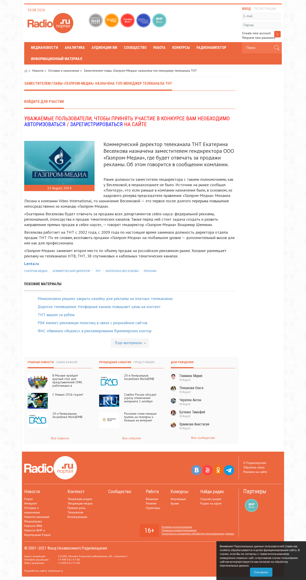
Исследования (77, 517)
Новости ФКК (33, 526)
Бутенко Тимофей (192, 412)
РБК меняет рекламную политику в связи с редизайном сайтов (92, 322)
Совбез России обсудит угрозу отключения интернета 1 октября (140, 397)
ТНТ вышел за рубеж (56, 314)
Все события (131, 438)
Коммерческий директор (71, 271)
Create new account (256, 33)
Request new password (258, 37)
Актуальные (178, 499)
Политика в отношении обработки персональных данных (198, 533)
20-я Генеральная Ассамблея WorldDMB (67, 415)
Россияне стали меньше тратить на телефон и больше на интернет (140, 417)
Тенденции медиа (80, 503)
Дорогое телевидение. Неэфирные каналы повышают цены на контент (99, 306)
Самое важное (67, 362)
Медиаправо (33, 521)
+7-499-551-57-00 (69, 559)
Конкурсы (181, 47)
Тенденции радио (79, 499)
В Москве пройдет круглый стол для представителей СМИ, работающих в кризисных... (67, 382)
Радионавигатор (211, 47)
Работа (159, 47)
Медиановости (44, 47)
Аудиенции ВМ (104, 47)
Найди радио (212, 491)
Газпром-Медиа (35, 271)
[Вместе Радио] (96, 20)
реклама (150, 271)
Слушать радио (210, 499)
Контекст (75, 491)
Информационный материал (56, 59)
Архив (174, 503)
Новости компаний (36, 517)
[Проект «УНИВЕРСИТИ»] (128, 20)
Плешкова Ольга (191, 388)
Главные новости (41, 362)
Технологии (75, 512)
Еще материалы (128, 343)
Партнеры (254, 491)
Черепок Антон (190, 400)
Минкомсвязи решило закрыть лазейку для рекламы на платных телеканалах (105, 298)
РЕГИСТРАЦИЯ (265, 9)
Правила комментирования (179, 530)
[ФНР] (159, 20)
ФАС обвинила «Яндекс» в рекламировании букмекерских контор (94, 330)
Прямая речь (76, 508)
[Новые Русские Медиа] (143, 20)
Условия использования (177, 526)
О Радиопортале (254, 463)
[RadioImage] (112, 20)
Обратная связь (254, 467)
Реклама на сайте (255, 472)
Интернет (30, 503)
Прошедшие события (115, 362)
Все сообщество (203, 438)
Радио (28, 499)
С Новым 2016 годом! (67, 394)
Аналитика (75, 47)
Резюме (151, 503)
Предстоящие (144, 362)
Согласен (261, 572)
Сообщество (135, 47)
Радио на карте (211, 503)
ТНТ (98, 271)
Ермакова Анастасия (194, 424)
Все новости (60, 438)
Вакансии (152, 499)
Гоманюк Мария (190, 376)
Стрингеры (153, 508)
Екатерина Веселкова (122, 271)
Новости (37, 71)
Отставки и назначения (63, 71)
